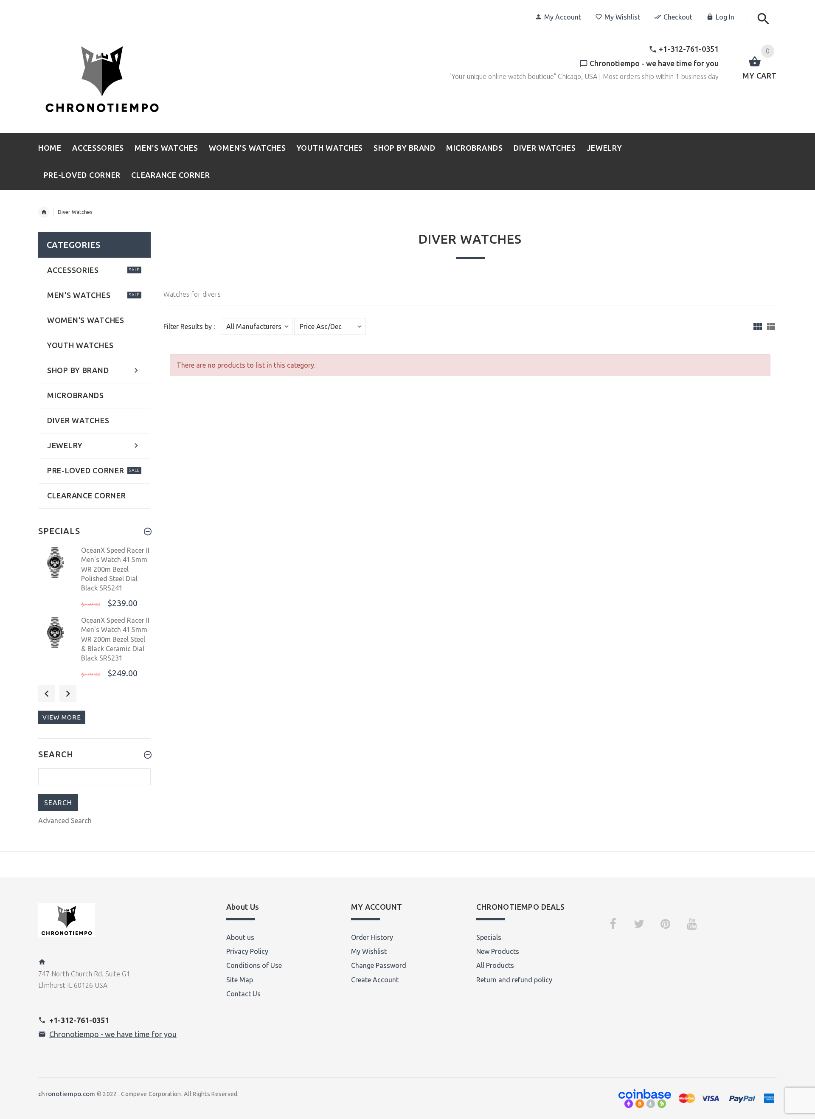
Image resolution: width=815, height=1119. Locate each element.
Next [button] (67, 693)
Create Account (375, 980)
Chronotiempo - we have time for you (113, 1034)
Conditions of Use (254, 965)
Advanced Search (65, 820)
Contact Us (243, 994)
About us (240, 937)
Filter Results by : (189, 326)
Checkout (677, 17)
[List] (771, 326)
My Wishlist (622, 17)
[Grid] (757, 326)
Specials (488, 937)
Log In (725, 17)
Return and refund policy (514, 980)
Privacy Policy (247, 951)
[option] (94, 578)
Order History (372, 937)
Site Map (239, 980)
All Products (495, 965)
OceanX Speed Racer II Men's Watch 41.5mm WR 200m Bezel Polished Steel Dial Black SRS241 (115, 569)
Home (43, 212)
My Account (562, 17)
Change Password (378, 965)
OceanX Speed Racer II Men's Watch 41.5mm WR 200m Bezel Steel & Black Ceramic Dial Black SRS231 (115, 639)
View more (61, 717)
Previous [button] (46, 693)
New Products (497, 951)
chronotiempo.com (66, 1093)
